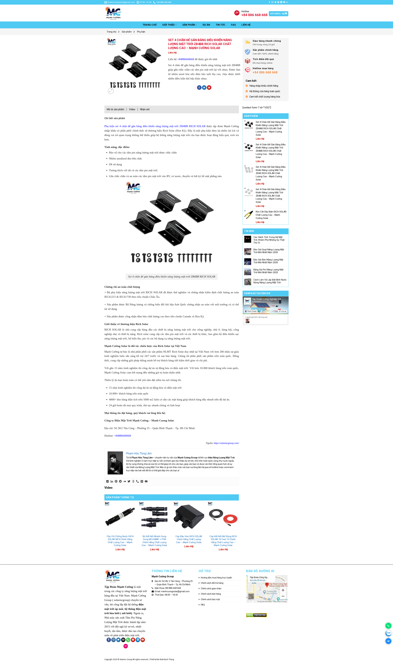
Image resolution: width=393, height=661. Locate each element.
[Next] (238, 531)
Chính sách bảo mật (210, 599)
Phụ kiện (141, 32)
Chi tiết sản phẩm (114, 118)
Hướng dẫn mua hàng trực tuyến (216, 577)
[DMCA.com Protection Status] (256, 615)
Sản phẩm (188, 24)
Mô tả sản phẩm (115, 109)
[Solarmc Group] (127, 13)
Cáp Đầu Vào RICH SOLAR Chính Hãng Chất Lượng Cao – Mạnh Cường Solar (188, 539)
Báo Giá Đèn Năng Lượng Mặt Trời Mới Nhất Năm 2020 (268, 261)
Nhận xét (145, 109)
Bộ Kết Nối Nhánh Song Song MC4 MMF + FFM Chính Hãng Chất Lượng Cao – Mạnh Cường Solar (154, 541)
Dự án (206, 24)
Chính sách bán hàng (211, 594)
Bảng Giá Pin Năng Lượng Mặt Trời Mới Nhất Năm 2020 (268, 271)
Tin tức (220, 24)
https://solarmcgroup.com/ (226, 443)
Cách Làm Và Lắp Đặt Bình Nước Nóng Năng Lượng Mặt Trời (270, 281)
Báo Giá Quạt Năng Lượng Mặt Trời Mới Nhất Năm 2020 (268, 251)
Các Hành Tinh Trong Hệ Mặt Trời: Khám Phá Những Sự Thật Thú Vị (268, 240)
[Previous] (104, 531)
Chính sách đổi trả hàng (212, 583)
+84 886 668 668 (173, 588)
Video (132, 109)
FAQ (233, 24)
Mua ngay (113, 531)
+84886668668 (185, 59)
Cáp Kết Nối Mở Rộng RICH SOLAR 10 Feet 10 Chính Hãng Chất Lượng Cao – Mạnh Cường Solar (223, 541)
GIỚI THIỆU (168, 24)
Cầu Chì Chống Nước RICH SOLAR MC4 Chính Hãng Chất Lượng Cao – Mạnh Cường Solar (120, 541)
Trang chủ (150, 24)
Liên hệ (245, 24)
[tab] (114, 119)
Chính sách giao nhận (211, 588)
